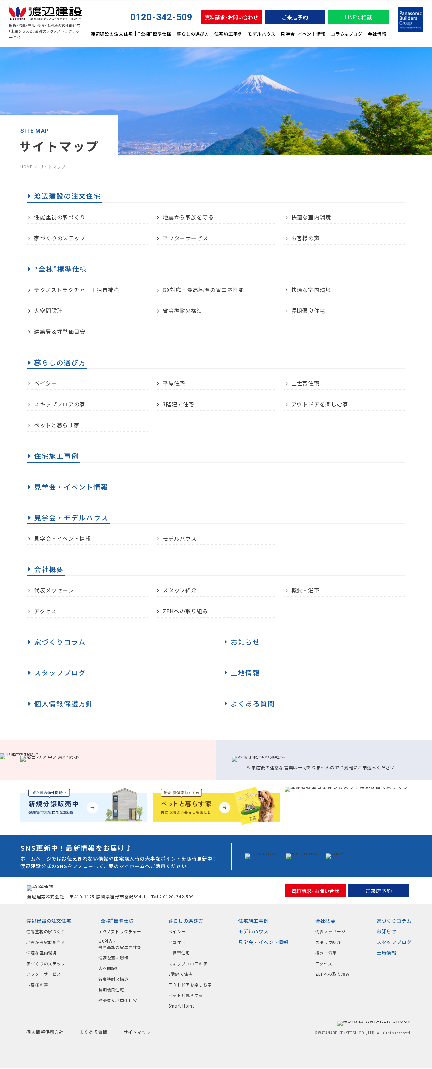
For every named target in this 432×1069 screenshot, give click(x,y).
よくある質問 (93, 1032)
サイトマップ (137, 1032)
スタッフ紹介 (180, 590)
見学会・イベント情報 (62, 538)
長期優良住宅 (308, 310)
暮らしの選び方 (193, 34)
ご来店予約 (294, 17)
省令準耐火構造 (182, 310)
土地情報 (387, 952)
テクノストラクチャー (119, 931)
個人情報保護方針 (45, 1032)
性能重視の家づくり (59, 217)
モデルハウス (262, 34)
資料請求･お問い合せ (315, 890)
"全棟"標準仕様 (154, 34)
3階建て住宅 (178, 404)
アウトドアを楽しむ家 (319, 404)
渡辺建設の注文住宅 (112, 34)
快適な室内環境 (311, 217)
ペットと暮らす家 (57, 425)
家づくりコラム (394, 920)
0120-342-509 (161, 17)
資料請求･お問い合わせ (231, 17)
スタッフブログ (394, 942)
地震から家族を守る (188, 217)
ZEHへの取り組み (185, 611)
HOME (26, 166)
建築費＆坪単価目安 (59, 331)
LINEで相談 (358, 17)
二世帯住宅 (305, 383)
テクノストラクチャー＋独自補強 (76, 289)
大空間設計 (48, 310)
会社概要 (325, 920)
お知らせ (387, 931)
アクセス (45, 611)
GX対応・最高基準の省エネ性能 (203, 289)
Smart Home (181, 1006)
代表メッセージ (54, 590)
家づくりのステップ (59, 238)
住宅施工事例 (228, 34)
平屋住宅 (174, 383)
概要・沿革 (305, 590)
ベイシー (45, 383)
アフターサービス (185, 238)
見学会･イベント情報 (303, 34)
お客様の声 (305, 238)
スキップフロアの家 (59, 404)
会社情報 (377, 34)
